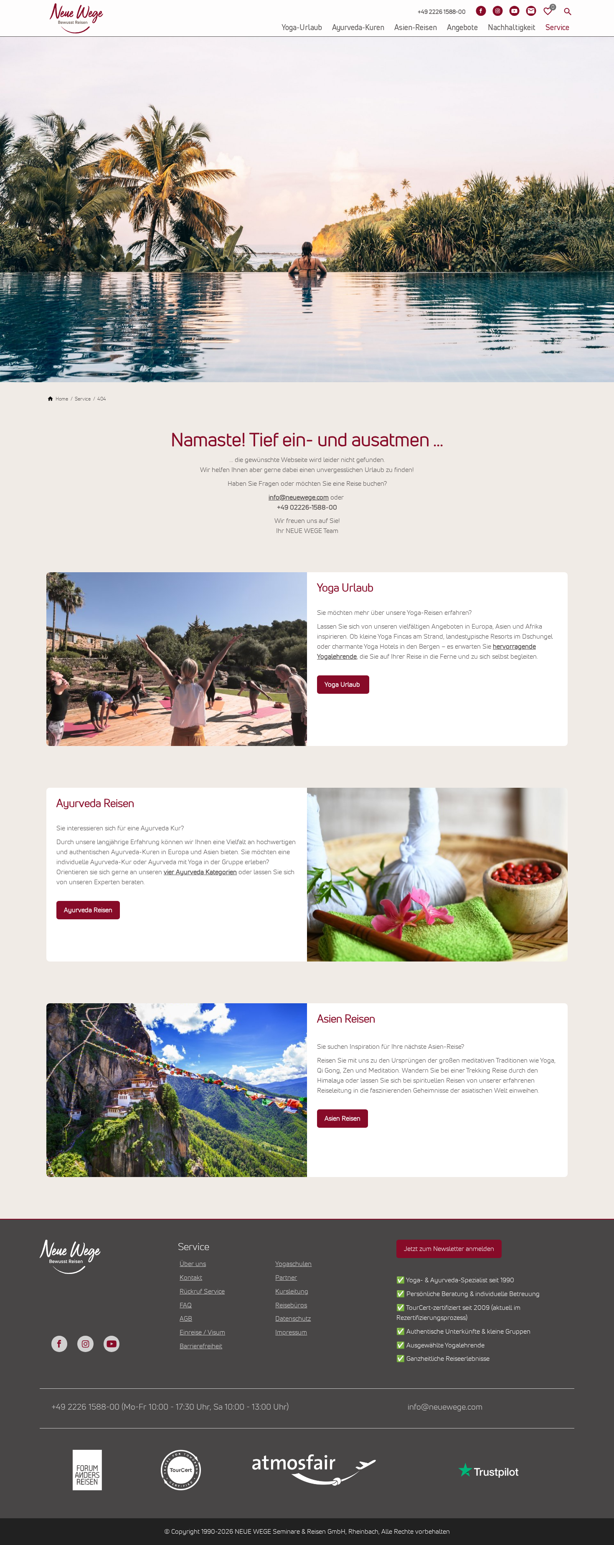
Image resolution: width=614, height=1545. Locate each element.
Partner (286, 1277)
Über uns (193, 1264)
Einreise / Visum (202, 1332)
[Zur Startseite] (76, 18)
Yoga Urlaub (343, 684)
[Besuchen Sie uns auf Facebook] (481, 11)
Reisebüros (291, 1305)
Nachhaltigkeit (511, 28)
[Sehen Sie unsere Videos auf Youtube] (514, 11)
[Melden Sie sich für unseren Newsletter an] (531, 11)
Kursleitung (291, 1291)
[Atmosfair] (314, 1470)
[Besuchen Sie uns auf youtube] (111, 1344)
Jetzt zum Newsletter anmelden (449, 1249)
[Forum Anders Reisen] (86, 1470)
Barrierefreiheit (201, 1346)
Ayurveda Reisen (88, 910)
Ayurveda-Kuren (358, 28)
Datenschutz (293, 1318)
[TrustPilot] (487, 1470)
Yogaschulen (293, 1264)
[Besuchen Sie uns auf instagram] (85, 1344)
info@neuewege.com (299, 497)
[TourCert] (180, 1470)
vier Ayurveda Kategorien (200, 872)
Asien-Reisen (415, 28)
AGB (186, 1318)
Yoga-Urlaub (302, 28)
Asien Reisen (342, 1118)
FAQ (186, 1305)
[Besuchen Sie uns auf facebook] (59, 1344)
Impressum (291, 1332)
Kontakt (191, 1277)
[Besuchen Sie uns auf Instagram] (497, 11)
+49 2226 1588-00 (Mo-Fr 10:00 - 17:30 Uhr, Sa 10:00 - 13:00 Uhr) (170, 1407)
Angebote (462, 28)
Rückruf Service (202, 1291)
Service (557, 28)
